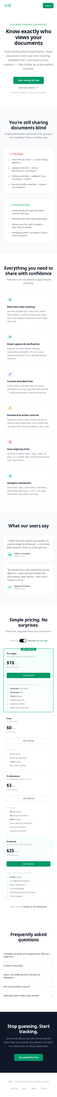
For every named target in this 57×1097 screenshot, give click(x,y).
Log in (48, 5)
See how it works (27, 87)
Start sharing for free (28, 80)
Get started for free (28, 1057)
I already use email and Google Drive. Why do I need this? (27, 955)
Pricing (14, 1088)
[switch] (22, 640)
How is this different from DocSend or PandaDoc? (22, 976)
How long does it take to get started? (21, 995)
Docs (24, 1088)
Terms (44, 1088)
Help (33, 1088)
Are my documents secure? (17, 986)
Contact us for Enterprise (34, 906)
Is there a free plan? (13, 965)
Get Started (28, 740)
